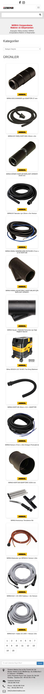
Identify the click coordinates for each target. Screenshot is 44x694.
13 (34, 646)
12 (28, 646)
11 (22, 646)
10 (17, 646)
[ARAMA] (40, 15)
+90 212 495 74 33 (17, 688)
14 (8, 651)
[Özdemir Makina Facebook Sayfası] (20, 3)
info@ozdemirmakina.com (16, 691)
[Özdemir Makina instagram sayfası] (24, 3)
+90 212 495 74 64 (13, 682)
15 (13, 651)
